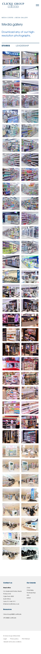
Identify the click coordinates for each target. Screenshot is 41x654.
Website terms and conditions (12, 642)
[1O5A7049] (29, 407)
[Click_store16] (11, 159)
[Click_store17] (29, 159)
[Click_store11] (29, 116)
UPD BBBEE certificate (9, 618)
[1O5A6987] (11, 349)
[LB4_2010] (29, 509)
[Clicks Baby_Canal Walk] (11, 276)
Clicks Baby (30, 590)
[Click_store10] (29, 101)
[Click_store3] (29, 87)
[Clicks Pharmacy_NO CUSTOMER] (29, 261)
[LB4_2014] (29, 494)
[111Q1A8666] (29, 305)
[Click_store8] (11, 101)
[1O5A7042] (29, 378)
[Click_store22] (29, 189)
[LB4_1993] (29, 538)
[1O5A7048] (11, 407)
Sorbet (29, 598)
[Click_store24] (29, 247)
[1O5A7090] (29, 422)
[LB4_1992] (11, 553)
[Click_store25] (11, 261)
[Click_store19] (11, 87)
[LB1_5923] (29, 553)
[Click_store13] (29, 130)
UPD (28, 595)
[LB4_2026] (11, 465)
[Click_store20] (29, 174)
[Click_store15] (29, 145)
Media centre (7, 17)
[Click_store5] (29, 218)
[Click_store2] (11, 218)
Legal (5, 639)
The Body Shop (31, 593)
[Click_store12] (11, 130)
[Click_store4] (29, 203)
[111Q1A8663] (11, 305)
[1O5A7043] (11, 393)
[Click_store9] (11, 116)
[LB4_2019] (29, 480)
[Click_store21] (11, 189)
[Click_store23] (11, 203)
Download (17, 53)
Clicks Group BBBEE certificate (12, 614)
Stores (6, 46)
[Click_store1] (11, 247)
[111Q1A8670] (29, 436)
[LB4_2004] (11, 538)
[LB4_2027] (29, 451)
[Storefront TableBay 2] (11, 72)
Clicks (28, 587)
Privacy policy (14, 639)
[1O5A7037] (11, 378)
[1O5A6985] (29, 334)
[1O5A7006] (11, 363)
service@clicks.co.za (13, 604)
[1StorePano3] (11, 291)
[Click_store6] (11, 232)
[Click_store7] (29, 232)
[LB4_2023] (11, 480)
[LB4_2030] (11, 451)
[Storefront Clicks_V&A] (29, 72)
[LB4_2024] (29, 465)
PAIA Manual (26, 639)
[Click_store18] (11, 174)
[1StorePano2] (29, 276)
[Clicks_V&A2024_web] (29, 57)
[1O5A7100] (11, 436)
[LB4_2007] (11, 524)
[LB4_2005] (29, 524)
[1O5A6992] (29, 349)
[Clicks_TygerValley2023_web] (11, 57)
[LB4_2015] (11, 494)
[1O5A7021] (29, 363)
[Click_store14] (11, 145)
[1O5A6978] (11, 334)
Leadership (22, 46)
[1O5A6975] (29, 320)
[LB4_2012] (11, 509)
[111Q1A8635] (29, 291)
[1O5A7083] (11, 422)
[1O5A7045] (29, 393)
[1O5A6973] (11, 320)
